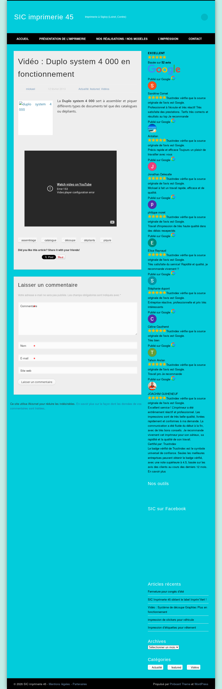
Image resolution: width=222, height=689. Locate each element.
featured (95, 89)
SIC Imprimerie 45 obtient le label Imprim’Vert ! (177, 599)
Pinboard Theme (180, 684)
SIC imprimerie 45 (44, 17)
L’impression (168, 39)
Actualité (83, 89)
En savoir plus (157, 471)
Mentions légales (59, 684)
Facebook (168, 17)
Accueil (22, 39)
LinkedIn (195, 17)
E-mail (27, 358)
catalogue (50, 240)
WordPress (201, 684)
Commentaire (28, 306)
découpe (70, 240)
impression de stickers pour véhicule (171, 619)
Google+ (186, 17)
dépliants (89, 240)
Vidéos (105, 89)
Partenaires (80, 684)
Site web (25, 370)
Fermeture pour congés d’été (166, 591)
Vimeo (177, 17)
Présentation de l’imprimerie (62, 39)
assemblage (28, 240)
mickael (30, 89)
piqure (107, 240)
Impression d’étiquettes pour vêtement (172, 627)
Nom (27, 346)
